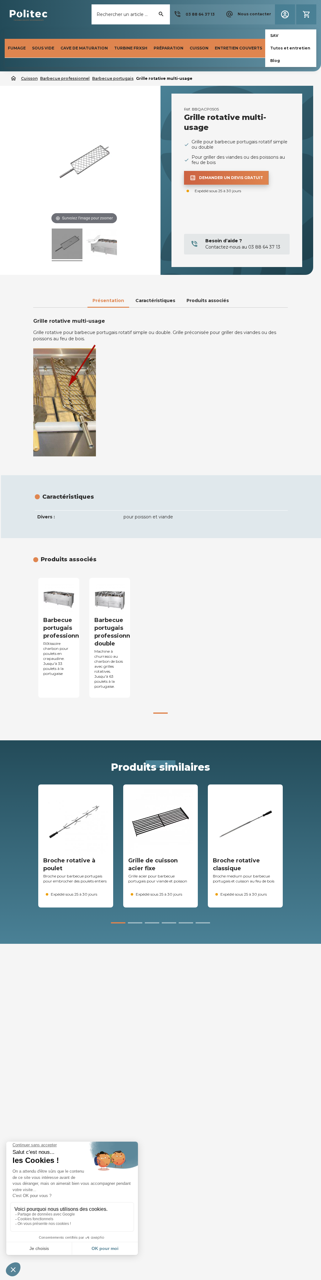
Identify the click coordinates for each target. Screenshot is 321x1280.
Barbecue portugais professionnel (63, 628)
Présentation (108, 300)
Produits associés (208, 300)
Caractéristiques (155, 300)
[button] (194, 14)
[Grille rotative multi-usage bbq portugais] (67, 245)
